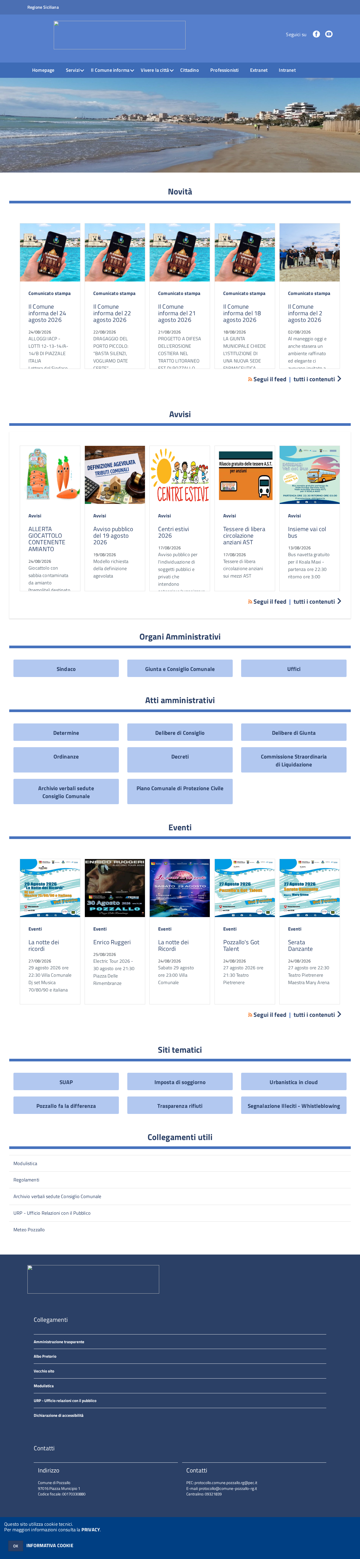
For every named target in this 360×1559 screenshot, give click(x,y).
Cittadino (189, 70)
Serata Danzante (300, 945)
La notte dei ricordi (43, 945)
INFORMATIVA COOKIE (49, 1545)
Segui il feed (270, 379)
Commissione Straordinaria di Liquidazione (294, 760)
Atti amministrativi (180, 700)
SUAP (66, 1082)
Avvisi (180, 414)
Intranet (287, 70)
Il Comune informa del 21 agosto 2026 (177, 313)
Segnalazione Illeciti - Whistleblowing (294, 1106)
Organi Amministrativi (180, 636)
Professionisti (224, 70)
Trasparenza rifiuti (179, 1106)
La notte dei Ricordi (173, 945)
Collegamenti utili (180, 1137)
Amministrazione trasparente (59, 1342)
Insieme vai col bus (307, 532)
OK (15, 1546)
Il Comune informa (110, 70)
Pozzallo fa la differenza (66, 1106)
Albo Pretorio (45, 1356)
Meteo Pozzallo (29, 1229)
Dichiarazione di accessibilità (59, 1415)
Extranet (258, 70)
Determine (66, 732)
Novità (180, 191)
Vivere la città (155, 70)
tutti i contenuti (314, 379)
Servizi (73, 70)
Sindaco (66, 669)
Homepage (43, 70)
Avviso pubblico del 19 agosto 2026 (113, 535)
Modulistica (25, 1163)
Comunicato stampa (49, 293)
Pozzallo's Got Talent (241, 945)
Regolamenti (26, 1179)
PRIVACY (90, 1529)
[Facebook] (316, 34)
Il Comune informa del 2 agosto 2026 (305, 313)
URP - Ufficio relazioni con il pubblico (65, 1401)
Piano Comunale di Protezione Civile (180, 788)
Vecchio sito (44, 1371)
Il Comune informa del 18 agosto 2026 (242, 313)
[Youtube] (329, 34)
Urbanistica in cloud (294, 1082)
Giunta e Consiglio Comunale (180, 669)
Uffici (293, 669)
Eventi (180, 827)
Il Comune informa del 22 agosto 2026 (112, 313)
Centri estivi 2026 (173, 532)
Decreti (180, 756)
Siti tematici (180, 1050)
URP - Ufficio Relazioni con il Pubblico (52, 1213)
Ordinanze (66, 756)
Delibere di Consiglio (180, 732)
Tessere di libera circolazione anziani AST (244, 535)
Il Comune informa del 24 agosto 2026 (47, 313)
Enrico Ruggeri (112, 942)
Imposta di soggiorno (180, 1082)
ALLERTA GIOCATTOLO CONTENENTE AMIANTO (47, 539)
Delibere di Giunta (294, 732)
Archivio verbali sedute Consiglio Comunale (66, 792)
